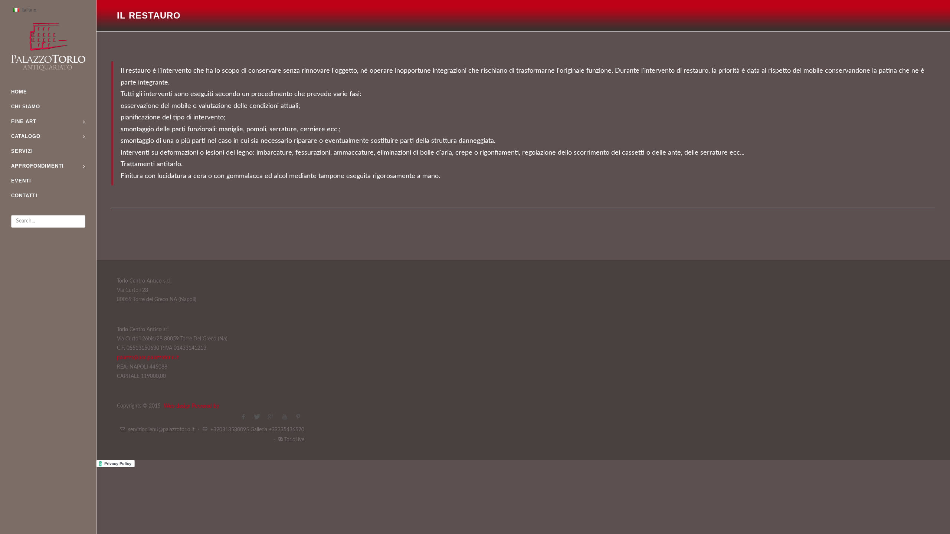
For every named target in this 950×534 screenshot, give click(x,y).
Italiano (23, 10)
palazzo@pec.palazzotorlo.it (148, 357)
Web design (178, 406)
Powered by (205, 406)
